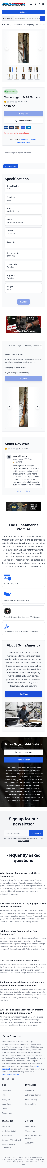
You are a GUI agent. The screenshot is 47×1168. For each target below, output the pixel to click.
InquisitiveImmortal (28, 139)
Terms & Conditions (32, 1162)
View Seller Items (23, 142)
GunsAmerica (12, 1036)
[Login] (39, 4)
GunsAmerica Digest (10, 1074)
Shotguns (6, 1099)
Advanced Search (33, 1095)
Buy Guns (24, 694)
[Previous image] (7, 48)
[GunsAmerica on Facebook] (3, 1079)
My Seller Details (9, 1131)
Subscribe (36, 833)
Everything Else (32, 25)
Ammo (5, 1108)
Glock (9, 888)
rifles (20, 883)
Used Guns (6, 1104)
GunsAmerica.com (22, 1157)
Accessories (17, 25)
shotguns (27, 883)
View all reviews (23, 491)
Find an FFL (30, 1104)
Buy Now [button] (24, 114)
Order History (31, 1099)
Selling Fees (7, 1135)
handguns (12, 883)
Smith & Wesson (30, 888)
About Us (29, 1143)
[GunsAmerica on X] (8, 1079)
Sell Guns (23, 12)
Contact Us (30, 1131)
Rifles (4, 1095)
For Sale (6, 18)
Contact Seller (12, 166)
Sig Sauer (17, 888)
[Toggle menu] (43, 4)
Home (6, 25)
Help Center (30, 1126)
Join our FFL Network (11, 1140)
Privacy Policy (23, 841)
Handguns (6, 1090)
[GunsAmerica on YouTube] (13, 1079)
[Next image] (40, 48)
